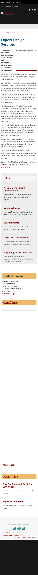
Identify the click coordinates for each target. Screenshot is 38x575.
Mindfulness (11, 302)
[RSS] (35, 10)
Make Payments (11, 222)
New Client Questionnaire (16, 237)
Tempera (25, 537)
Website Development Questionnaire (14, 189)
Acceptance (8, 464)
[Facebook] (29, 10)
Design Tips (10, 476)
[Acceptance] (19, 310)
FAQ (7, 178)
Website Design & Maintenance (9, 6)
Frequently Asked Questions (18, 252)
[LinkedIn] (32, 10)
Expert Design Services (7, 2)
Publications (19, 2)
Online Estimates (12, 207)
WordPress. (32, 537)
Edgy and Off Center (13, 501)
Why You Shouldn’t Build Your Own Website (18, 485)
